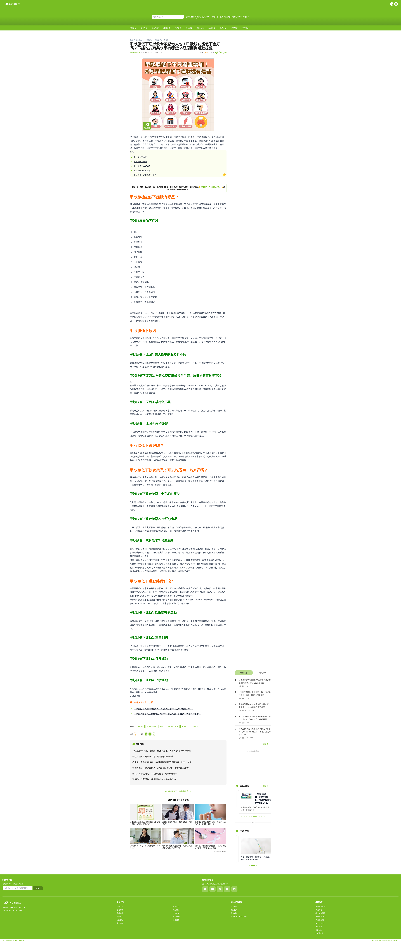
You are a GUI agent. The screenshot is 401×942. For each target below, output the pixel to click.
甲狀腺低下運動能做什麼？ (145, 175)
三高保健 (189, 28)
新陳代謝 (195, 726)
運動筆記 (318, 927)
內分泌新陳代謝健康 (161, 40)
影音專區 (200, 28)
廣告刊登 (234, 913)
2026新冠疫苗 (243, 17)
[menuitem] (132, 27)
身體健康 (149, 40)
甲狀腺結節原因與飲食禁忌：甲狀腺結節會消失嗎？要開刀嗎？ (163, 708)
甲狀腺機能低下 (173, 726)
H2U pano (319, 923)
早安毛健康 (319, 920)
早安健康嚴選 (320, 913)
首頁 (131, 40)
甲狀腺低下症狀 (140, 157)
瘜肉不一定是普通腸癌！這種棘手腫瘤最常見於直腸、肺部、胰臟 (162, 762)
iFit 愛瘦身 (319, 933)
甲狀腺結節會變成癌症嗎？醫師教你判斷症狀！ (153, 756)
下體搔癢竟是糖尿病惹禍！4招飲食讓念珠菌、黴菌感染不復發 (160, 768)
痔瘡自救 (215, 17)
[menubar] (189, 27)
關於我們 (234, 906)
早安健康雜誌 (320, 916)
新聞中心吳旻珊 (135, 52)
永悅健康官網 (320, 906)
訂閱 (37, 888)
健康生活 (144, 28)
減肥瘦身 (166, 28)
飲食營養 (155, 28)
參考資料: (136, 696)
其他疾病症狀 (151, 726)
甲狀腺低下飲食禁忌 (142, 170)
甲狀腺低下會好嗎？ (142, 166)
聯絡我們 (234, 910)
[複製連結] (225, 52)
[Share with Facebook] (220, 52)
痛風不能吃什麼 (203, 17)
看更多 (266, 744)
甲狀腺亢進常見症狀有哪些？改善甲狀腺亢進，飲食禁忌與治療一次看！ (167, 713)
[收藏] (206, 52)
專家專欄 (211, 28)
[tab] (244, 672)
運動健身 (178, 28)
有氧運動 (185, 726)
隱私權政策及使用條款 (239, 916)
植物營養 (234, 28)
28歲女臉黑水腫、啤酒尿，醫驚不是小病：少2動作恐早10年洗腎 (161, 750)
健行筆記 (318, 930)
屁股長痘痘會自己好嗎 (228, 17)
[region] (178, 188)
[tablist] (253, 672)
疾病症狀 (132, 28)
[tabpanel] (253, 711)
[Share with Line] (216, 52)
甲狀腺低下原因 (140, 162)
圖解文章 (223, 28)
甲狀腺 (140, 726)
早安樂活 (245, 28)
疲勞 (161, 726)
